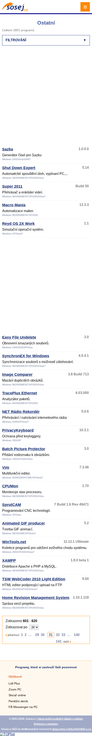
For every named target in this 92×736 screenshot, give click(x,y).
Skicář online (17, 695)
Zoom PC (15, 689)
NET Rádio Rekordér (21, 412)
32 (58, 635)
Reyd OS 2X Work (18, 223)
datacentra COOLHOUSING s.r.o (71, 729)
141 (59, 641)
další (66, 641)
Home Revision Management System (35, 598)
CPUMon (10, 486)
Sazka (7, 149)
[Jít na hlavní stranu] (15, 10)
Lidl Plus (14, 683)
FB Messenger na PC (23, 707)
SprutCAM (11, 505)
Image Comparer (17, 374)
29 (37, 635)
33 (63, 635)
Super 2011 (12, 186)
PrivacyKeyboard (18, 430)
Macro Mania (13, 205)
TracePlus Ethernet (19, 393)
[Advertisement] (46, 98)
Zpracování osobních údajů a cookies (60, 718)
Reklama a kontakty (46, 724)
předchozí (13, 635)
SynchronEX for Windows (25, 356)
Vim (5, 467)
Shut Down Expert (18, 168)
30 (43, 635)
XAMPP (9, 560)
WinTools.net (14, 542)
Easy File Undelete (19, 337)
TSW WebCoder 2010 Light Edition (33, 579)
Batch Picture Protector (23, 449)
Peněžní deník (18, 701)
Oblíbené (15, 676)
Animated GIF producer (23, 523)
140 (77, 635)
